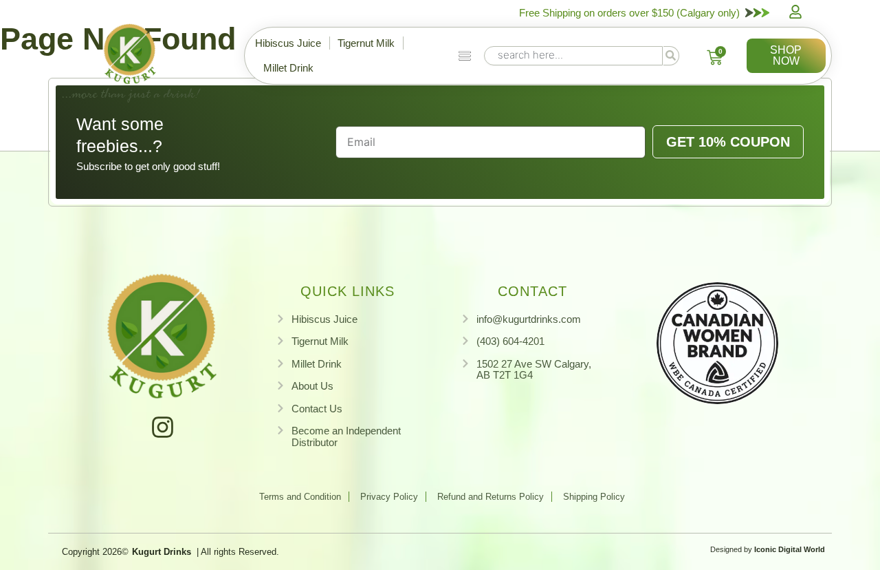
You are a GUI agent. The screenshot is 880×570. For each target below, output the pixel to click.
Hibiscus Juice (288, 43)
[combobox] (573, 55)
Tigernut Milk (366, 43)
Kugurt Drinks (161, 552)
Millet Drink (288, 68)
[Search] (671, 55)
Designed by (767, 549)
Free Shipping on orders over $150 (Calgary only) (629, 13)
